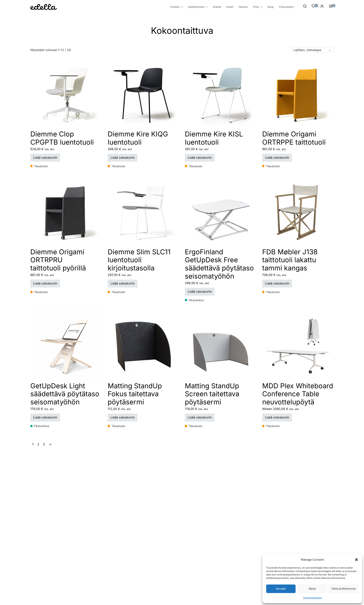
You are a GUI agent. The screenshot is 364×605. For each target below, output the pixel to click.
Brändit (217, 6)
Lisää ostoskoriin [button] (45, 157)
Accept (281, 588)
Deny (312, 588)
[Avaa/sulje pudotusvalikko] (182, 7)
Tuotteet (175, 7)
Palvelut (243, 6)
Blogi (271, 6)
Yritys (256, 7)
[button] (356, 560)
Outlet (229, 6)
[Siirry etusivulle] (43, 7)
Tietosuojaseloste (312, 597)
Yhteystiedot (286, 6)
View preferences (343, 588)
